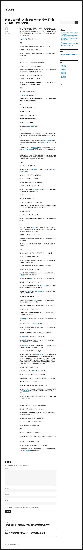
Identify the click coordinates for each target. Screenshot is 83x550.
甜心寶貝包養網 (48, 140)
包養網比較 (34, 169)
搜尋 (60, 20)
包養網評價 (40, 354)
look (62, 87)
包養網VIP (35, 147)
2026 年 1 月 (63, 75)
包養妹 (22, 274)
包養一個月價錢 (38, 291)
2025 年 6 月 (63, 76)
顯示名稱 (7, 488)
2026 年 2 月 (63, 73)
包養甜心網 (27, 450)
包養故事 (24, 336)
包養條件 (35, 300)
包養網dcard (43, 142)
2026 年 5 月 (63, 69)
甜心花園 (25, 95)
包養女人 (33, 227)
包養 (32, 182)
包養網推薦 (31, 126)
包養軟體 (24, 39)
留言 (6, 468)
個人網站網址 (7, 500)
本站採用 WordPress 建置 (15, 544)
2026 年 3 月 (63, 72)
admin (6, 31)
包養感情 (26, 345)
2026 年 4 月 (63, 70)
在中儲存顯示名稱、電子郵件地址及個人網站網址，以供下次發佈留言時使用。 (23, 507)
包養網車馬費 (26, 390)
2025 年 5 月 (63, 77)
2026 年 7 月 (63, 66)
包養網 (35, 189)
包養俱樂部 (33, 371)
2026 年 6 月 (63, 68)
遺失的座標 (9, 10)
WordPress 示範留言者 (65, 54)
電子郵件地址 (8, 494)
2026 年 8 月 (63, 65)
